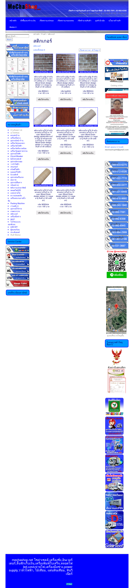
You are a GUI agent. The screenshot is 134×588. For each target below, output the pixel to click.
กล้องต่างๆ (14, 185)
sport (12, 219)
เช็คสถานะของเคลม (66, 20)
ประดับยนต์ (15, 232)
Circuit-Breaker (16, 156)
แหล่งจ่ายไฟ (15, 193)
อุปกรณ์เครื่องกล (17, 177)
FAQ (114, 13)
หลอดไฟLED (15, 190)
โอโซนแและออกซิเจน (14, 223)
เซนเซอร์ (14, 166)
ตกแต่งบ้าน (14, 135)
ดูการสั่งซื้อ (106, 13)
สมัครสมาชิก (84, 13)
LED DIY (14, 227)
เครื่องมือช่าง (15, 216)
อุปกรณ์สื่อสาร (16, 182)
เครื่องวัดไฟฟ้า (16, 145)
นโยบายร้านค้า (115, 20)
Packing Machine (17, 203)
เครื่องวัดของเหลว (17, 143)
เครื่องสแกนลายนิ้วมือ (17, 199)
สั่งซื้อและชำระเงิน (28, 20)
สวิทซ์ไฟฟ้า (15, 169)
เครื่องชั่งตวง (15, 137)
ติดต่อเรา (13, 27)
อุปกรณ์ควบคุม (16, 161)
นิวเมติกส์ (14, 174)
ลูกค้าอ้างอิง (100, 20)
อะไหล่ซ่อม (14, 132)
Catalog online (117, 85)
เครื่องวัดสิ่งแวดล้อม (18, 148)
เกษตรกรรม (15, 211)
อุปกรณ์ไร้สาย (16, 208)
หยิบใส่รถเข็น (43, 99)
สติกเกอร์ (14, 213)
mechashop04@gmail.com (117, 149)
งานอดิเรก (14, 206)
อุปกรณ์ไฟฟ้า (15, 153)
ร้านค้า (43, 34)
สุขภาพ (13, 179)
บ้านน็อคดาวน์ (16, 130)
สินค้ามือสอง (15, 234)
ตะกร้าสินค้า (96, 13)
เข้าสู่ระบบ (122, 13)
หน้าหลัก (13, 20)
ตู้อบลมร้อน (15, 229)
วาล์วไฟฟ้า (14, 164)
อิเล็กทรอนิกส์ (15, 158)
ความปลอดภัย (16, 195)
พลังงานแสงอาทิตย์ (18, 187)
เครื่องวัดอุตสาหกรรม (18, 151)
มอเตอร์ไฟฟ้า (15, 172)
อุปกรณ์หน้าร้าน (16, 140)
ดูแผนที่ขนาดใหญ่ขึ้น (114, 335)
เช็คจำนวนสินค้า (84, 20)
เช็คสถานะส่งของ (47, 20)
